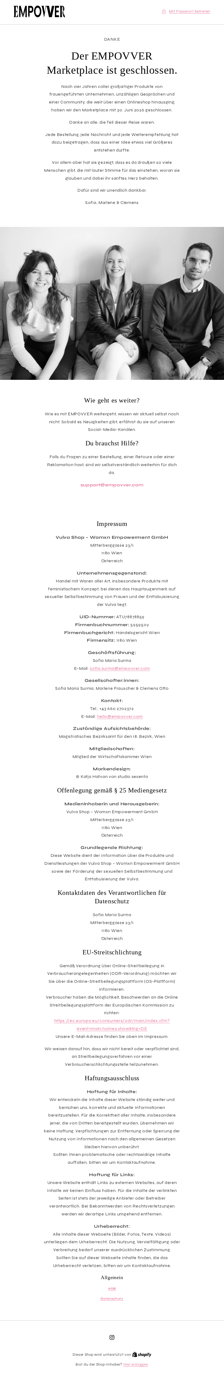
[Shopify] (141, 1355)
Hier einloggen (135, 1364)
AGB (112, 1288)
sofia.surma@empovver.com (120, 668)
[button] (185, 11)
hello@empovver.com (120, 716)
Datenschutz (112, 1298)
